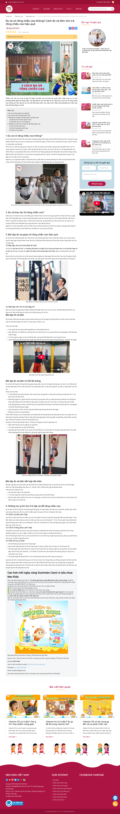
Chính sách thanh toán (60, 783)
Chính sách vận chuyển (60, 786)
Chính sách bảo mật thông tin (62, 788)
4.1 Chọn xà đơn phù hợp (17, 126)
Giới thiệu (36, 9)
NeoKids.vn (59, 811)
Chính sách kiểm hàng (60, 797)
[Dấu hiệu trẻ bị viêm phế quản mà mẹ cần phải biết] (86, 76)
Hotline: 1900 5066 (104, 2)
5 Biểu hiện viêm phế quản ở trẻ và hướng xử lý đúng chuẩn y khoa (102, 106)
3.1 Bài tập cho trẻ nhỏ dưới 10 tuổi (20, 120)
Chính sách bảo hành (59, 794)
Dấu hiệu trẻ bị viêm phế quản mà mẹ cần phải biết (101, 74)
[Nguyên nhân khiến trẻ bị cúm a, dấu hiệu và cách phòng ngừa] (86, 125)
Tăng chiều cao (30, 16)
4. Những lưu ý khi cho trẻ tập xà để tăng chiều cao (23, 124)
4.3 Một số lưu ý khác (16, 130)
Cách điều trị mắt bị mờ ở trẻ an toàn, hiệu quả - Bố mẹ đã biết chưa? (101, 89)
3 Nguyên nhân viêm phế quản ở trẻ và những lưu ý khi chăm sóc (101, 143)
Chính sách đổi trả (58, 800)
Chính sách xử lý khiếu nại (61, 791)
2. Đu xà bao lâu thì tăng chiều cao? (18, 115)
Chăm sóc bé (57, 9)
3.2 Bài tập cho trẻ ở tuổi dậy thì (19, 122)
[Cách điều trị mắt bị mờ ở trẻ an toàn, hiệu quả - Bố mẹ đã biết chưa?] (86, 90)
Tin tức (69, 9)
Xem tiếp (11, 737)
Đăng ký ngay (97, 184)
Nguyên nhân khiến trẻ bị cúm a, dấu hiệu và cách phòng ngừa (101, 124)
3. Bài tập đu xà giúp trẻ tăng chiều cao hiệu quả (23, 117)
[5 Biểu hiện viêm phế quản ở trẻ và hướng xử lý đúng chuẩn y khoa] (86, 107)
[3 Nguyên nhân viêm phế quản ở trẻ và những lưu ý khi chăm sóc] (86, 143)
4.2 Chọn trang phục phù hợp (18, 128)
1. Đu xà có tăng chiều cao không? (18, 113)
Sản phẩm (46, 9)
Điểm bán (79, 9)
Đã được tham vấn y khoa (15, 37)
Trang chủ (9, 16)
